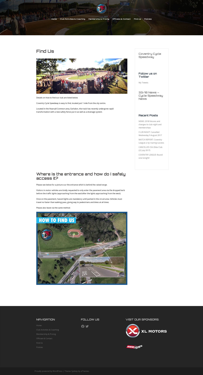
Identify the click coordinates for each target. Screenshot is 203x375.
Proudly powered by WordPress (48, 371)
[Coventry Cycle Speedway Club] (101, 9)
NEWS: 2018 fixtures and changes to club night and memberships (150, 124)
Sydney (74, 371)
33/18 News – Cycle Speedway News (151, 95)
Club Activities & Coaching (72, 19)
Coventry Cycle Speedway (150, 55)
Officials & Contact (121, 19)
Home (54, 19)
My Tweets (143, 82)
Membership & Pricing (98, 19)
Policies (148, 19)
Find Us (137, 19)
